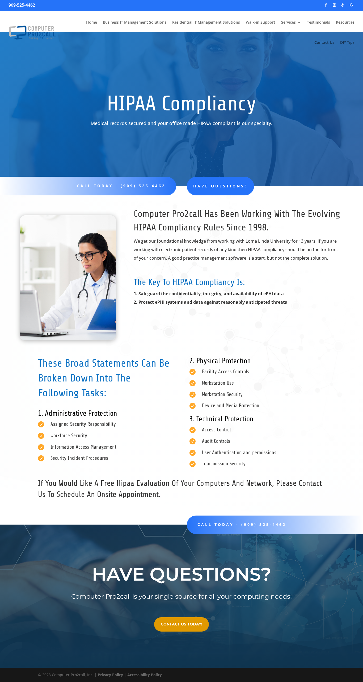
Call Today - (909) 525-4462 (241, 524)
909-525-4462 (22, 5)
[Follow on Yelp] (343, 5)
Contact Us (324, 42)
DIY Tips (347, 42)
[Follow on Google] (351, 5)
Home (91, 22)
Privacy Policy (110, 674)
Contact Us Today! (181, 624)
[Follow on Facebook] (326, 5)
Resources (345, 22)
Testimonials (318, 22)
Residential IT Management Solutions (206, 22)
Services (288, 22)
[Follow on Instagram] (334, 5)
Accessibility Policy (144, 674)
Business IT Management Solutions (134, 22)
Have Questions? (220, 185)
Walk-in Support (260, 22)
